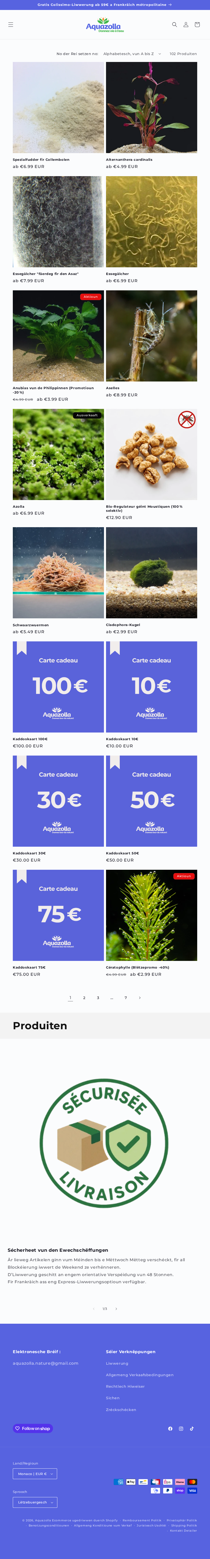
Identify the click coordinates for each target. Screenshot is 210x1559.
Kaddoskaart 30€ (29, 853)
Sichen (113, 1398)
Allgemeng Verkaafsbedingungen (140, 1375)
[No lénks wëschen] (93, 1308)
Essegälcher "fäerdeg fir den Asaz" (46, 274)
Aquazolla (43, 1520)
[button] (10, 24)
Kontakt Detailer (183, 1530)
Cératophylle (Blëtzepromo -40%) (138, 967)
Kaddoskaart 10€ (122, 739)
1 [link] (70, 997)
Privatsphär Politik (182, 1520)
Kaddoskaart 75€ (29, 967)
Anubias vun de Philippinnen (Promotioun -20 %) (53, 390)
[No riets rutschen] (116, 1308)
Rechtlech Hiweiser (125, 1386)
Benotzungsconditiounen (49, 1525)
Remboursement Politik (142, 1520)
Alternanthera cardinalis (129, 159)
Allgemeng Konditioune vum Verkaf (103, 1525)
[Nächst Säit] (139, 997)
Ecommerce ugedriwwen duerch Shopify (85, 1520)
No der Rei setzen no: (77, 53)
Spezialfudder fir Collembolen (41, 159)
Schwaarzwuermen (31, 625)
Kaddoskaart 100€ (30, 739)
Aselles (112, 388)
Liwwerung (117, 1363)
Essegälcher (117, 274)
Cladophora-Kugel (123, 625)
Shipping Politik (184, 1525)
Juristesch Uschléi (151, 1525)
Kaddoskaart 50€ (122, 853)
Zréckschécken (121, 1409)
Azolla (19, 506)
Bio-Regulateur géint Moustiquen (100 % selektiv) (144, 508)
